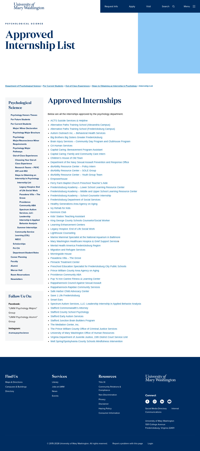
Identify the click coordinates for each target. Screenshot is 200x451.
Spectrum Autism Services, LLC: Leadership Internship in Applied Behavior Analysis (95, 303)
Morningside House (61, 253)
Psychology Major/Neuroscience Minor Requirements (26, 141)
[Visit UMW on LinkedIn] (162, 403)
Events (55, 395)
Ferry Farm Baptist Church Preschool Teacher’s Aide (79, 183)
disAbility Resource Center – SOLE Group (73, 170)
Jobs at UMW (58, 386)
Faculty (14, 261)
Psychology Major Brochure (26, 132)
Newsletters (17, 279)
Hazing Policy (105, 408)
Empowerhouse (58, 178)
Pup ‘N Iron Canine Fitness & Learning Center (75, 278)
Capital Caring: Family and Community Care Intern (77, 154)
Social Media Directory (156, 408)
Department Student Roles (26, 252)
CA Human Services (61, 145)
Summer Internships (27, 227)
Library (55, 382)
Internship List (24, 182)
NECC (18, 239)
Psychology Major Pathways (21, 150)
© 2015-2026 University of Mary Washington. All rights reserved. (77, 443)
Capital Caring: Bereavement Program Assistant (76, 149)
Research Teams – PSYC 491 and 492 (27, 169)
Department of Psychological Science (23, 86)
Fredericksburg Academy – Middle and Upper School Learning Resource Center (93, 191)
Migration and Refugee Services (67, 249)
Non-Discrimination (108, 394)
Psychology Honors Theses (24, 115)
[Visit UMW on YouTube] (169, 403)
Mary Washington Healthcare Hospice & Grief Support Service (84, 241)
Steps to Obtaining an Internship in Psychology (114, 86)
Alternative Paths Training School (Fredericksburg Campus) (82, 129)
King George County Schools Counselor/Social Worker (80, 220)
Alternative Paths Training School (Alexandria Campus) (80, 124)
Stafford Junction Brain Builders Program (72, 320)
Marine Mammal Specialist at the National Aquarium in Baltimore (85, 237)
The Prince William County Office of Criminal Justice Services (83, 328)
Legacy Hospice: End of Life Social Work (72, 229)
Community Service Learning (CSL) (24, 233)
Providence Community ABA (65, 274)
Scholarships (19, 243)
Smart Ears (56, 299)
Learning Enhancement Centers (67, 224)
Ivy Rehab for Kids (60, 208)
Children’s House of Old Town (66, 158)
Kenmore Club (58, 212)
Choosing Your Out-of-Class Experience (26, 161)
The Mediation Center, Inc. (64, 324)
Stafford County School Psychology (69, 312)
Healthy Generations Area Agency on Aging (73, 204)
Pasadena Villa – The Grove (65, 258)
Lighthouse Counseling (62, 233)
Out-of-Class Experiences (77, 86)
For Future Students (20, 119)
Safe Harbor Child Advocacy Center (69, 291)
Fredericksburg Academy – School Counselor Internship (80, 195)
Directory (9, 391)
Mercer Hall (16, 270)
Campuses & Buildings (16, 386)
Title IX (102, 382)
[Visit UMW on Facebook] (147, 403)
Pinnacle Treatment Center (65, 262)
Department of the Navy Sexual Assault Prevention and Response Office (89, 162)
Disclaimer (104, 403)
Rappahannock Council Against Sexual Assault (75, 283)
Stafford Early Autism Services (66, 316)
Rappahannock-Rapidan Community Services (75, 287)
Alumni (14, 265)
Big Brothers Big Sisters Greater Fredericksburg (76, 137)
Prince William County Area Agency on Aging (74, 270)
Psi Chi (16, 248)
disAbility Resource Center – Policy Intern (73, 166)
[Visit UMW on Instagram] (155, 403)
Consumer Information (109, 412)
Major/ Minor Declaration (25, 128)
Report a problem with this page (128, 443)
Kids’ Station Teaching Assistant (67, 216)
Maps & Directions (13, 382)
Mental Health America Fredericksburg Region (75, 245)
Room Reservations (20, 274)
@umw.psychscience (19, 332)
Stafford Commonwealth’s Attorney (69, 308)
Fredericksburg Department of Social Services (75, 199)
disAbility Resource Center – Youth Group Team (76, 174)
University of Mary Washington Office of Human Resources (82, 333)
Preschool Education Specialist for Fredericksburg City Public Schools (88, 266)
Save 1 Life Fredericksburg (65, 295)
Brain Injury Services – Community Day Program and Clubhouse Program (90, 141)
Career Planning (19, 257)
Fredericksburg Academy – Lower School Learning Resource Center (87, 187)
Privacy (102, 399)
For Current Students (53, 86)
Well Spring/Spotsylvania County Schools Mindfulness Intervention (86, 341)
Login (150, 443)
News (54, 391)
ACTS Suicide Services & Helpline (69, 120)
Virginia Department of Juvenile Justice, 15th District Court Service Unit (89, 337)
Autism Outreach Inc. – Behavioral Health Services (77, 133)
